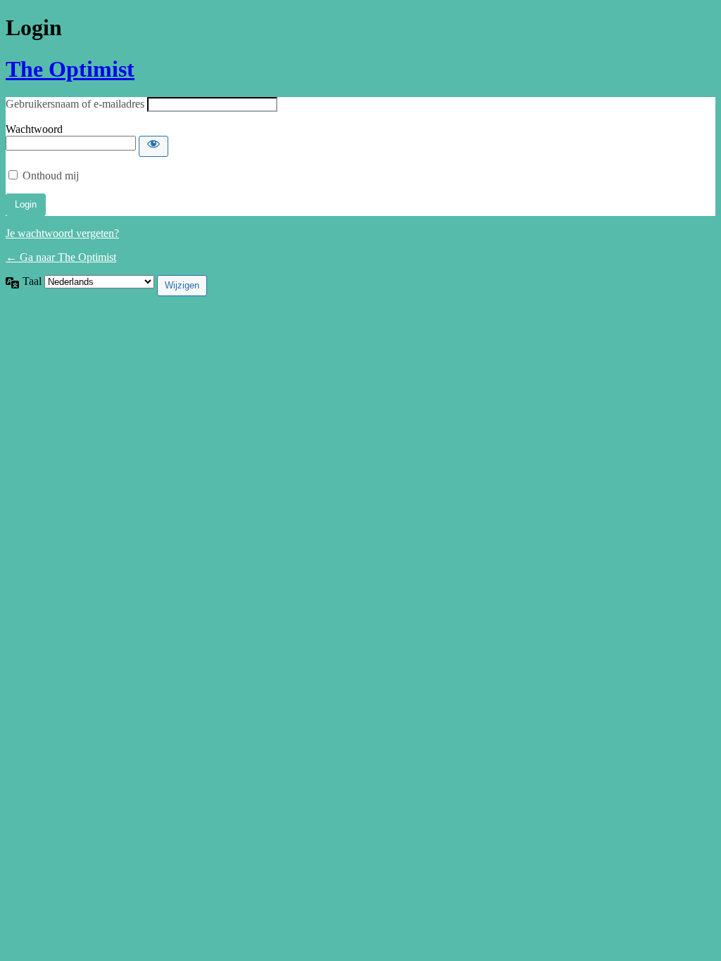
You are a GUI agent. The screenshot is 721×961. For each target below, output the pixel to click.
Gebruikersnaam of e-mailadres (75, 104)
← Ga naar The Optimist (61, 257)
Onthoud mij (51, 176)
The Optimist (70, 69)
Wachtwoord (34, 129)
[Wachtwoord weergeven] (153, 146)
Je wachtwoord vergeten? (62, 233)
